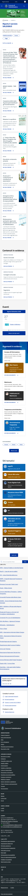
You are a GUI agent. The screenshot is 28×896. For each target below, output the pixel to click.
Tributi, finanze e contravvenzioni (9, 784)
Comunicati (3, 798)
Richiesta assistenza (6, 846)
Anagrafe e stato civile (6, 761)
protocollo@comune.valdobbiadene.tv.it (12, 827)
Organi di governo (5, 735)
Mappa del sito (4, 887)
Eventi (2, 810)
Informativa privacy (5, 850)
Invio (25, 562)
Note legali (3, 853)
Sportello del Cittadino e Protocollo (9, 821)
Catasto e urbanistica (6, 768)
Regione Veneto (5, 1)
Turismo (3, 786)
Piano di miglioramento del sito (8, 857)
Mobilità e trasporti (5, 779)
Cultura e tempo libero (6, 770)
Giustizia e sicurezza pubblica (8, 775)
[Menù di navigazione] (2, 6)
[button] (16, 1)
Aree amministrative (6, 737)
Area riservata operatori (7, 894)
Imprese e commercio (6, 777)
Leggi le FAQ (4, 839)
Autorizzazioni (4, 766)
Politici (2, 744)
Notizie (2, 796)
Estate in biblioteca (15, 324)
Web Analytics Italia (6, 862)
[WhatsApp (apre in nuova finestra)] (2, 869)
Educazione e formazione (7, 772)
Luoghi (2, 808)
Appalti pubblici (4, 763)
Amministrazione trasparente (8, 848)
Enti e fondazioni (5, 742)
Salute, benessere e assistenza (8, 782)
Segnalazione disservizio (7, 843)
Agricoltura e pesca (5, 756)
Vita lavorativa (4, 788)
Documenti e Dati (5, 749)
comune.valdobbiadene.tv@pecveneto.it (12, 825)
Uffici (2, 740)
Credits (12, 887)
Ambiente (3, 759)
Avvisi (2, 801)
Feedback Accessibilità (6, 859)
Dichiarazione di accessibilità (8, 855)
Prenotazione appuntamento (8, 841)
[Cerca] (24, 6)
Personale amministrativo (7, 747)
